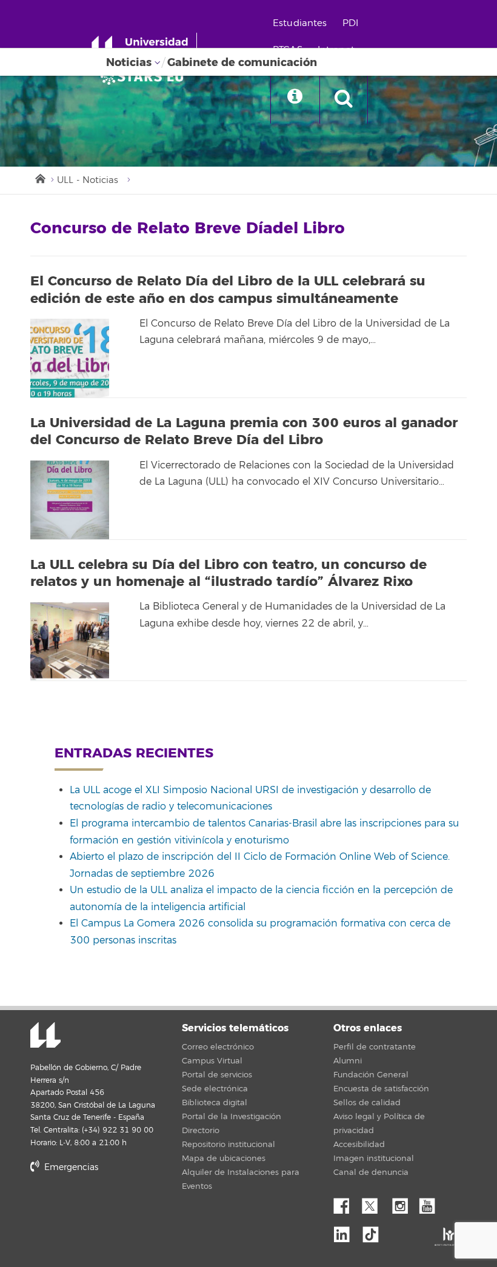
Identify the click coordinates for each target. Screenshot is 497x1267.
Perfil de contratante (374, 1047)
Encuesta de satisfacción (381, 1089)
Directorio (200, 1131)
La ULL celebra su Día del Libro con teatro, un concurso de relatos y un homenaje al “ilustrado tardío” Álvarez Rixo (228, 573)
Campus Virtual (212, 1061)
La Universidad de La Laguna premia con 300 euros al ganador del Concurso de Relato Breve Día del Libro (244, 431)
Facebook (346, 1202)
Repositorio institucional (228, 1144)
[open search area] (343, 99)
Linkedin (346, 1231)
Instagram (403, 1202)
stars (121, 1209)
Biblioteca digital (214, 1103)
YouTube (431, 1202)
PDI (350, 23)
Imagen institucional (373, 1158)
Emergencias (70, 1167)
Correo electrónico (218, 1047)
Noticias (129, 62)
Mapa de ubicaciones (223, 1158)
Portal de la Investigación (231, 1117)
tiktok (374, 1231)
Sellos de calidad (367, 1103)
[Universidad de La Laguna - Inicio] (144, 47)
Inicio (39, 177)
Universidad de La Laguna (45, 1036)
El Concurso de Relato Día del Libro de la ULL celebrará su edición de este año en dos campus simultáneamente (227, 290)
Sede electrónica (215, 1089)
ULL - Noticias (87, 180)
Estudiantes (300, 23)
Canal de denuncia (371, 1172)
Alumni (347, 1061)
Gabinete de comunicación (242, 62)
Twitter (374, 1202)
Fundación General (371, 1075)
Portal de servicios (217, 1075)
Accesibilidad (359, 1144)
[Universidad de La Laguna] (145, 76)
